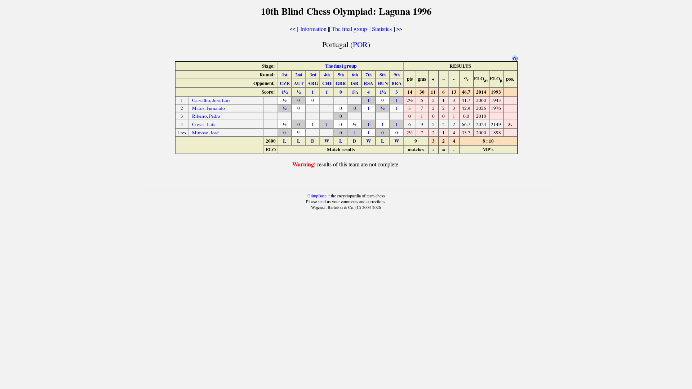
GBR (341, 83)
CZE (285, 83)
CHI (326, 83)
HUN (382, 83)
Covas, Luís (203, 124)
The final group (349, 28)
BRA (396, 83)
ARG (312, 83)
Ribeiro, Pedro (206, 116)
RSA (368, 83)
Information (313, 28)
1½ (284, 91)
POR (360, 44)
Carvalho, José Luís (211, 100)
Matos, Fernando (208, 108)
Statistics (382, 28)
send (322, 201)
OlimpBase (317, 195)
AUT (299, 83)
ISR (355, 83)
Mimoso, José (205, 132)
